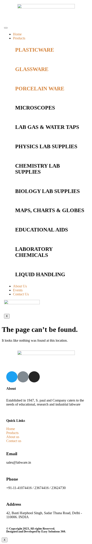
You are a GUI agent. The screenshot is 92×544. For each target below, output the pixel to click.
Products (19, 38)
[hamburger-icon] (6, 27)
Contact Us (21, 294)
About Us (20, 286)
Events (18, 290)
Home (17, 34)
